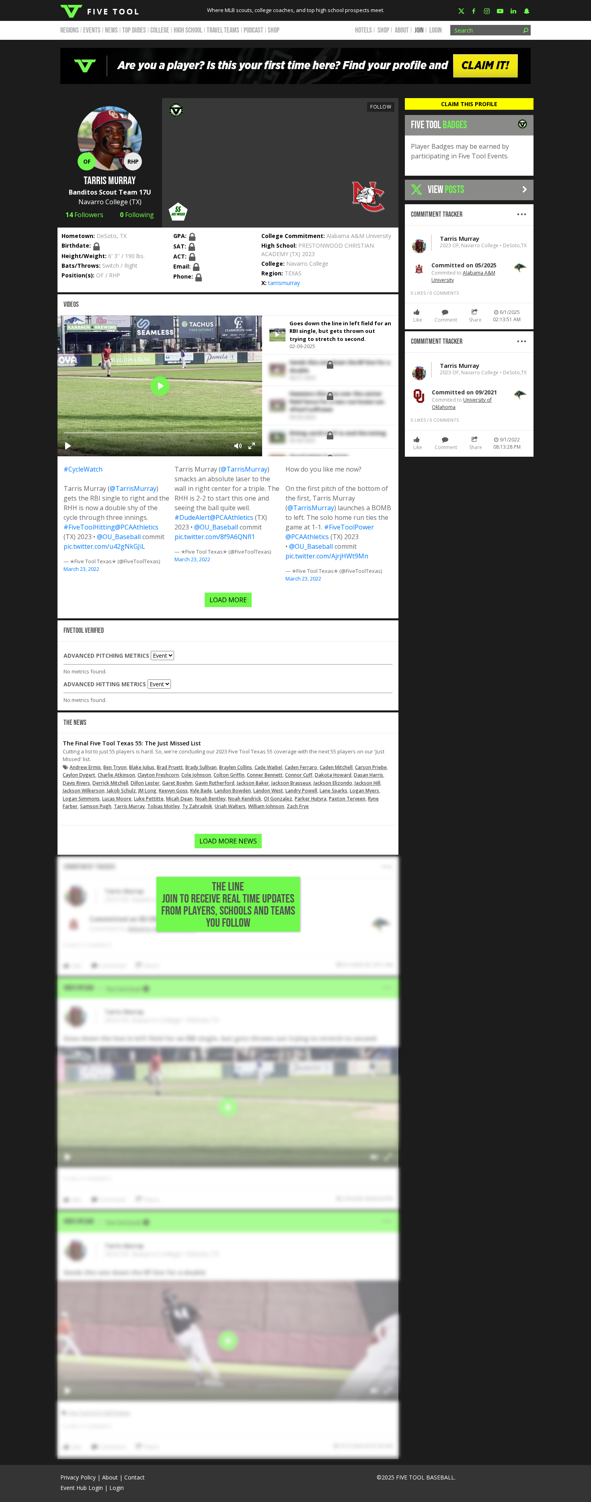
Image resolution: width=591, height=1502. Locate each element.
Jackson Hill (367, 783)
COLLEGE (159, 30)
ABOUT (402, 30)
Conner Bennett (265, 775)
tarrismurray (284, 283)
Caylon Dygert (79, 775)
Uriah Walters (230, 806)
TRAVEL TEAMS (223, 30)
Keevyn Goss (173, 790)
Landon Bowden (232, 790)
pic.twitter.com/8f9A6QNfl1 (214, 536)
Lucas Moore (116, 798)
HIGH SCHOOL (188, 30)
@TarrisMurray (133, 488)
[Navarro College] (368, 197)
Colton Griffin (228, 775)
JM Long (147, 790)
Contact (134, 1477)
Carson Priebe (371, 767)
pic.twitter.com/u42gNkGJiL (104, 546)
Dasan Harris (368, 775)
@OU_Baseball (119, 536)
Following (137, 214)
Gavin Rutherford (214, 783)
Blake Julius (141, 767)
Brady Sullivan (201, 767)
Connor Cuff (298, 775)
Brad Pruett (170, 767)
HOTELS (363, 30)
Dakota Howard (333, 775)
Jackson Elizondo (333, 783)
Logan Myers (364, 790)
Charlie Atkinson (116, 775)
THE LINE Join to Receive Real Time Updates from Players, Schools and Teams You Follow (228, 905)
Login (435, 30)
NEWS (111, 30)
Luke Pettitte (149, 798)
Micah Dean (179, 798)
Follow (380, 106)
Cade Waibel (268, 767)
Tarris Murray (129, 806)
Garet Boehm (177, 783)
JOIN (419, 30)
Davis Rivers (76, 783)
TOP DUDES (134, 30)
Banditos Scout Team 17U (110, 192)
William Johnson (266, 806)
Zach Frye (298, 806)
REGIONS (69, 30)
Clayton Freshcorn (158, 775)
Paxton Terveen (347, 798)
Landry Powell (301, 790)
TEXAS (293, 273)
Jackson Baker (253, 783)
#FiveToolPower (349, 527)
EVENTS (92, 30)
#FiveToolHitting (89, 527)
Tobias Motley (163, 806)
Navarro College (103, 201)
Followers (84, 214)
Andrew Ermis (85, 767)
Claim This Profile (469, 104)
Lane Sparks (333, 790)
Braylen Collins (235, 767)
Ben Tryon (115, 767)
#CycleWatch (83, 469)
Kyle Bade (201, 790)
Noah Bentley (210, 798)
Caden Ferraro (301, 767)
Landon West (268, 790)
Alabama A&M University (358, 236)
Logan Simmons (81, 798)
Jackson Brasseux (291, 783)
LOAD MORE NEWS (228, 841)
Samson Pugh (95, 806)
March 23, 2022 (81, 568)
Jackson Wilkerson (84, 790)
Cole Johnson (196, 775)
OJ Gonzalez (278, 798)
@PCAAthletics (136, 527)
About (110, 1477)
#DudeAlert (192, 517)
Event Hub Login (81, 1488)
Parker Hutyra (310, 798)
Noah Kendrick (244, 798)
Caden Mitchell (336, 767)
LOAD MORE (228, 599)
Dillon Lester (145, 783)
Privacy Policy (78, 1477)
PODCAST (253, 30)
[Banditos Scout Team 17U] (176, 109)
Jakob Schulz (121, 790)
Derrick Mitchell (110, 783)
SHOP (273, 30)
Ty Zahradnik (197, 806)
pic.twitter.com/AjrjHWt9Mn (326, 556)
